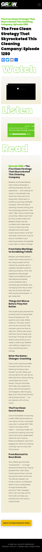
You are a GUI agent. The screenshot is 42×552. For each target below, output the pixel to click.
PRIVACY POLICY (9, 547)
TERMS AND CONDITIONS (29, 547)
